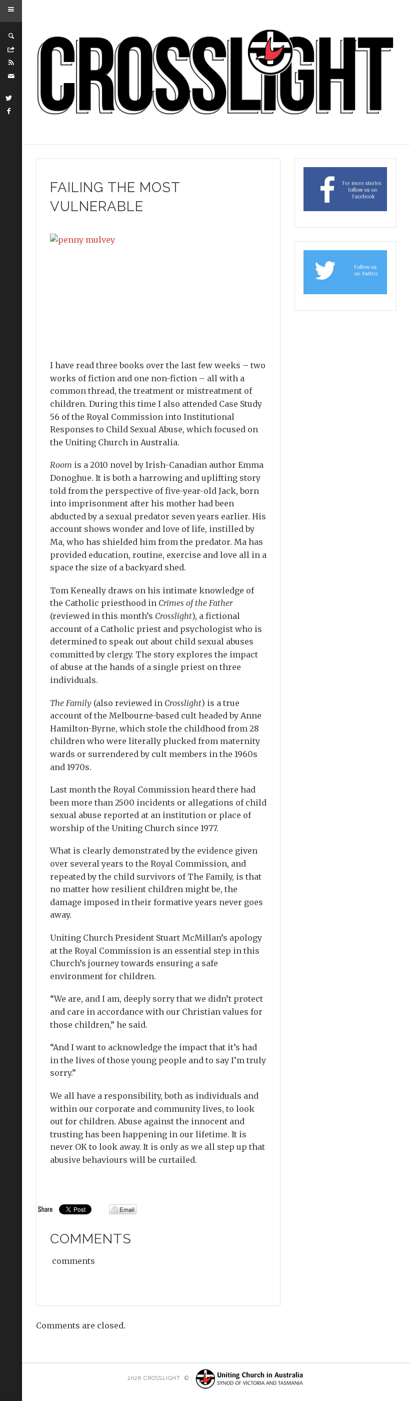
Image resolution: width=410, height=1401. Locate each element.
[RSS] (11, 62)
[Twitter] (9, 98)
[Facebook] (9, 111)
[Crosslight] (216, 72)
